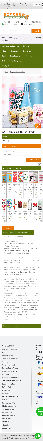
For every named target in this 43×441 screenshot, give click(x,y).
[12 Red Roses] (20, 204)
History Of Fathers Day (10, 371)
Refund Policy (7, 387)
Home (6, 72)
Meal (3, 61)
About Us (5, 425)
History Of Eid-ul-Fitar (10, 377)
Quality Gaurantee (9, 390)
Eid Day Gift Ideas (8, 374)
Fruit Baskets (15, 56)
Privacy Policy (7, 356)
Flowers (26, 46)
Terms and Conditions (10, 359)
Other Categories (15, 61)
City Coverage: (10, 151)
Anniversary (27, 39)
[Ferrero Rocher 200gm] (25, 204)
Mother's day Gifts (9, 406)
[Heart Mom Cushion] (35, 204)
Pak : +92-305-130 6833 (6, 24)
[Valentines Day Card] (15, 177)
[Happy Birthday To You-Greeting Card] (20, 177)
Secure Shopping (8, 384)
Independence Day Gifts (10, 46)
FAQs (4, 352)
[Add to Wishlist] (39, 164)
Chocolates (14, 51)
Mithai (3, 56)
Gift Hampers (27, 51)
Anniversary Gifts (8, 415)
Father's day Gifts (8, 403)
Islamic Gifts (6, 418)
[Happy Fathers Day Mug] (4, 177)
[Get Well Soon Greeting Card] (25, 177)
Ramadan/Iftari (7, 412)
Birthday (17, 39)
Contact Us (6, 428)
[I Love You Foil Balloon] (4, 204)
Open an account (8, 365)
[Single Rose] (15, 204)
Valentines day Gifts (9, 409)
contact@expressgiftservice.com (26, 438)
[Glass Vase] (30, 204)
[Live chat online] (38, 436)
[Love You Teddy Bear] (40, 204)
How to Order (7, 393)
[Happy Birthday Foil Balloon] (9, 204)
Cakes (3, 51)
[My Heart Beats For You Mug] (36, 177)
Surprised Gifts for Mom (17, 72)
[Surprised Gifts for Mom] (37, 126)
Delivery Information (9, 349)
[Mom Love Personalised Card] (31, 177)
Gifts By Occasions (8, 66)
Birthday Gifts (7, 400)
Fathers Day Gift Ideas (10, 368)
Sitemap (5, 362)
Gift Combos (28, 56)
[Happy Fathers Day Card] (9, 177)
